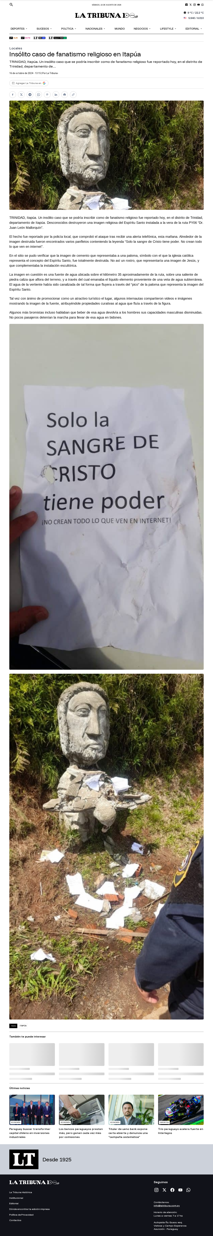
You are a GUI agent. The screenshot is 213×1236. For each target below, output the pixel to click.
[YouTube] (180, 1190)
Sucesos (44, 28)
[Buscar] (11, 5)
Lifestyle (168, 28)
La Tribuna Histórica (20, 1192)
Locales (15, 48)
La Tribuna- (52, 73)
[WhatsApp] (188, 1190)
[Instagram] (156, 1190)
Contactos (15, 1220)
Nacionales (96, 28)
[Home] (106, 15)
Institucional (16, 1197)
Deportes (19, 28)
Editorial (194, 28)
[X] (164, 1190)
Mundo (120, 28)
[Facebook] (172, 1190)
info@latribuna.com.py (167, 1205)
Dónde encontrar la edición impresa (29, 1209)
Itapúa (23, 1026)
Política (69, 28)
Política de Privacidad (21, 1214)
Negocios (142, 28)
